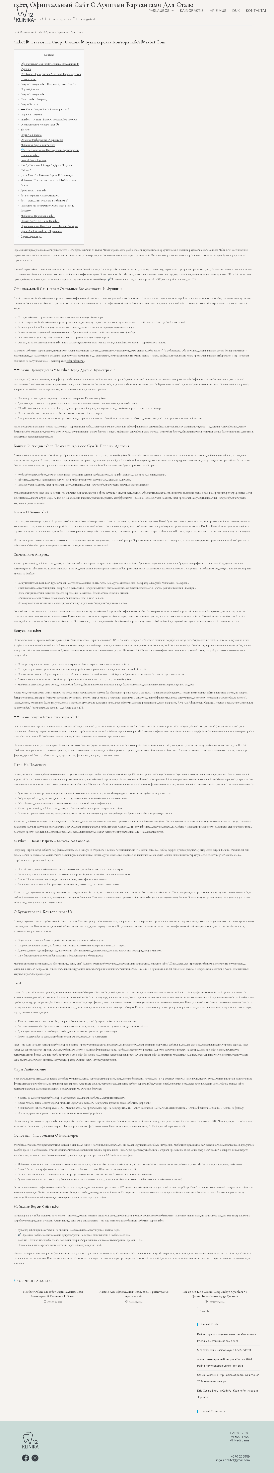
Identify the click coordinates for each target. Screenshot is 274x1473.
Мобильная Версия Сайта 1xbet (38, 145)
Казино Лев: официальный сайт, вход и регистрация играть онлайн (133, 1294)
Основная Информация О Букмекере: (42, 140)
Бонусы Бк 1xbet (29, 104)
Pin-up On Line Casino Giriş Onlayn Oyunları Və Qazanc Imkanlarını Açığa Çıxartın (215, 1294)
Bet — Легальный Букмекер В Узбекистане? (44, 200)
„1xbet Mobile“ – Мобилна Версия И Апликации (47, 175)
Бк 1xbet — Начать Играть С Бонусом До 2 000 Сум (49, 119)
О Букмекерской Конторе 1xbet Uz (40, 124)
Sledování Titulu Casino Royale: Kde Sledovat (224, 1350)
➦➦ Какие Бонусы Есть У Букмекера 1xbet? (45, 109)
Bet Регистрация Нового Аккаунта (40, 195)
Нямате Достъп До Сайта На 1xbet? (40, 221)
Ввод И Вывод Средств (33, 160)
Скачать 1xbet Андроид (34, 99)
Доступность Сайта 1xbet (34, 190)
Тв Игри (25, 129)
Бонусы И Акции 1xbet (33, 94)
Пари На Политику (31, 114)
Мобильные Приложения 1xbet (38, 216)
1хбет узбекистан (75, 361)
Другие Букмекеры (31, 236)
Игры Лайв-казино (31, 135)
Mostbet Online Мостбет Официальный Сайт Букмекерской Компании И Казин (53, 1294)
